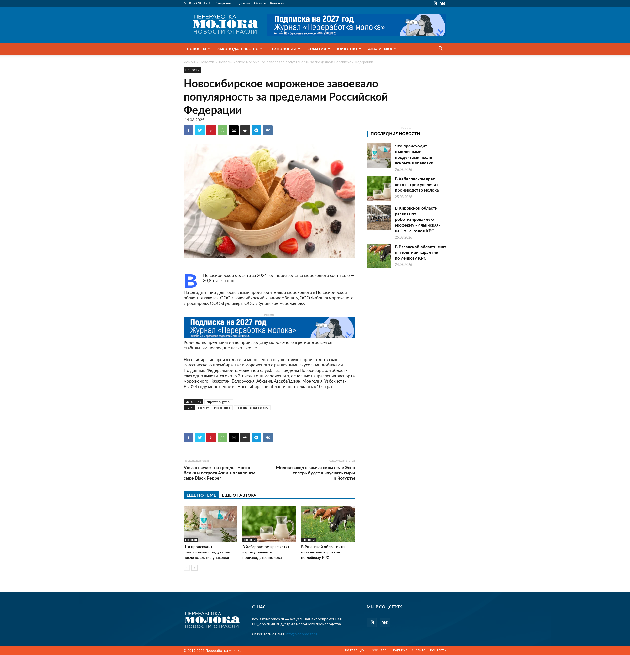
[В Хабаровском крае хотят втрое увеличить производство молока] (269, 524)
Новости (196, 48)
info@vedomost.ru (301, 633)
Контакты (277, 3)
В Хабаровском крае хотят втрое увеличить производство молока (266, 552)
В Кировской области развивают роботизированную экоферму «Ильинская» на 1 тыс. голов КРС (418, 219)
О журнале (223, 3)
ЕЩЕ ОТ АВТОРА (239, 495)
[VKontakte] (442, 3)
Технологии (283, 48)
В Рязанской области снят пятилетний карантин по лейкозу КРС (324, 552)
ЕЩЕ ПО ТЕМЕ (201, 495)
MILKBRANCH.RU (197, 3)
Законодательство (238, 48)
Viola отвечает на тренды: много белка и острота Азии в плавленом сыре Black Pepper (219, 472)
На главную (354, 650)
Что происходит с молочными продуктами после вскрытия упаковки (207, 552)
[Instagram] (434, 3)
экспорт (203, 407)
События (316, 48)
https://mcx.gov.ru (218, 402)
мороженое (222, 407)
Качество (347, 48)
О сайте (260, 3)
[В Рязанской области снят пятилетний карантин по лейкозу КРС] (328, 524)
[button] (440, 49)
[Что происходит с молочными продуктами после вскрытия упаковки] (210, 524)
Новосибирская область (252, 407)
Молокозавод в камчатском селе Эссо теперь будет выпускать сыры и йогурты (315, 472)
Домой (189, 62)
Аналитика (380, 48)
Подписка (242, 3)
